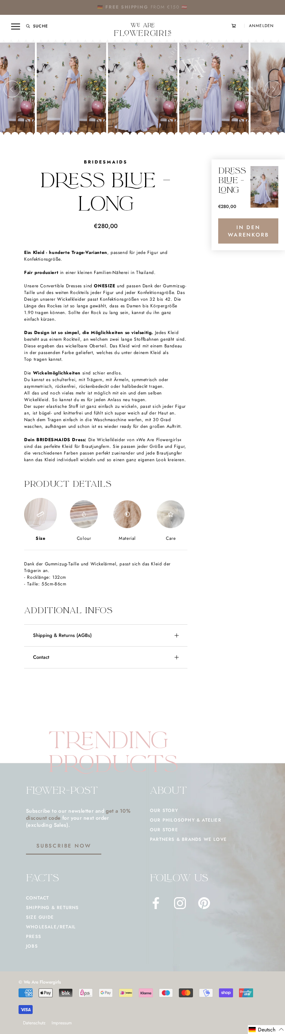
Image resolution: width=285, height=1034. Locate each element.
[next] (273, 89)
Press (33, 936)
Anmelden (261, 26)
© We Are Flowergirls (40, 982)
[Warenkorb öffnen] (238, 26)
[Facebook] (156, 903)
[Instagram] (180, 903)
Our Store (164, 830)
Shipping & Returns (52, 908)
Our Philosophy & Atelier (185, 820)
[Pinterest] (204, 903)
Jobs (32, 946)
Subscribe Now (63, 845)
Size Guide (40, 917)
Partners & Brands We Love (188, 839)
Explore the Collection (165, 7)
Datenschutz (34, 1023)
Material (127, 538)
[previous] (12, 89)
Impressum (62, 1023)
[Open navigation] (15, 26)
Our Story (164, 810)
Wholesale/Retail (51, 927)
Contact (41, 657)
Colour (84, 538)
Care (171, 538)
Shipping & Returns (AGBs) (62, 635)
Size (40, 538)
